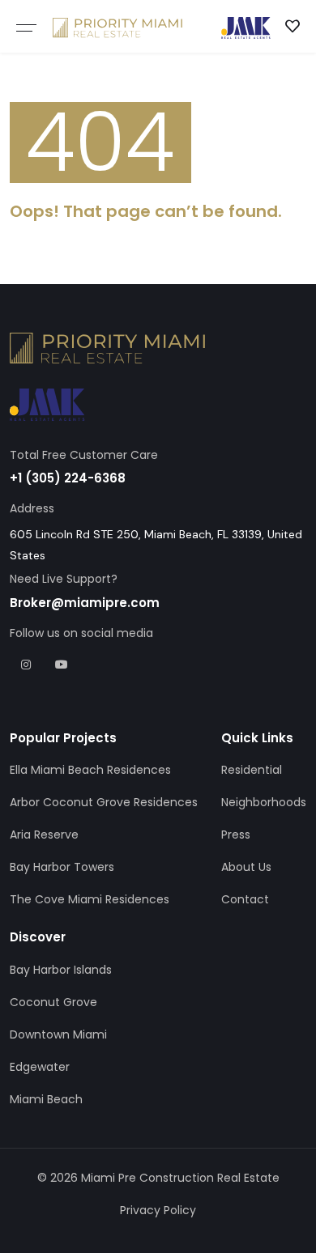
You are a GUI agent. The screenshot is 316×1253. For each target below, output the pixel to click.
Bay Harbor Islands (61, 970)
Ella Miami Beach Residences (90, 770)
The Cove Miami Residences (89, 899)
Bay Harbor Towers (62, 867)
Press (235, 834)
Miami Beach (46, 1099)
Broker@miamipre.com (85, 602)
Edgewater (40, 1067)
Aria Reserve (44, 834)
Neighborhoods (263, 802)
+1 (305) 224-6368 (68, 477)
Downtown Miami (58, 1034)
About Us (246, 867)
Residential (251, 770)
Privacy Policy (158, 1210)
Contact (245, 899)
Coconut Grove (53, 1002)
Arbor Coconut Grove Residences (104, 802)
